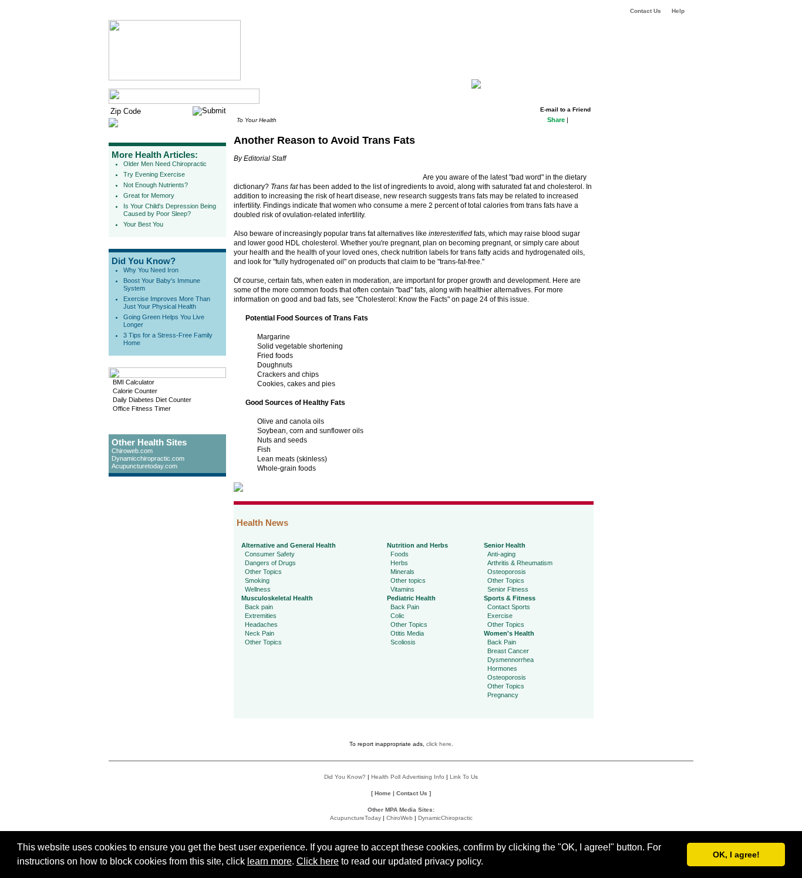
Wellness (258, 589)
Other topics (408, 580)
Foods (399, 554)
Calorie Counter (135, 390)
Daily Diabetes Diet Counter (152, 399)
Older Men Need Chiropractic (165, 163)
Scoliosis (403, 642)
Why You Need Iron (150, 269)
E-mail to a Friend (565, 109)
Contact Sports (508, 606)
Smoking (257, 580)
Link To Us (464, 777)
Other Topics (263, 571)
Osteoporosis (506, 571)
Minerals (402, 571)
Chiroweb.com (132, 450)
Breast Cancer (508, 650)
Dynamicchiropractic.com (148, 458)
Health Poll (385, 777)
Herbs (399, 562)
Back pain (259, 606)
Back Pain (404, 606)
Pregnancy (502, 694)
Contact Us (645, 11)
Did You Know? (144, 261)
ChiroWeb (399, 818)
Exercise (500, 615)
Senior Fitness (507, 589)
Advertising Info (423, 777)
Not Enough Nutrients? (155, 184)
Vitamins (402, 589)
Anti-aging (501, 554)
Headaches (261, 624)
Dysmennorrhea (510, 659)
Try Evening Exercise (154, 174)
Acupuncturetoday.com (144, 466)
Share (556, 119)
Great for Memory (148, 195)
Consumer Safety (270, 554)
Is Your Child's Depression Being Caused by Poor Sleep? (169, 209)
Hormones (502, 668)
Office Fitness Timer (142, 408)
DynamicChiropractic (445, 818)
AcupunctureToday (355, 818)
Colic (397, 615)
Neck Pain (259, 633)
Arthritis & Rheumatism (519, 562)
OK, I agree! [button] (736, 854)
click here (438, 744)
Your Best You (143, 224)
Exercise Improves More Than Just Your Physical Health (166, 302)
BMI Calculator (133, 382)
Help (678, 11)
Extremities (261, 615)
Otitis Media (407, 633)
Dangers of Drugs (270, 562)
